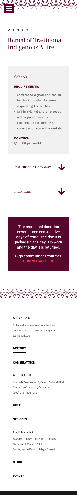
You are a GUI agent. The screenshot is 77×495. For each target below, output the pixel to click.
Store (18, 462)
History (19, 348)
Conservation (24, 362)
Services (20, 419)
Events (18, 476)
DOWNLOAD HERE (38, 261)
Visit (17, 405)
